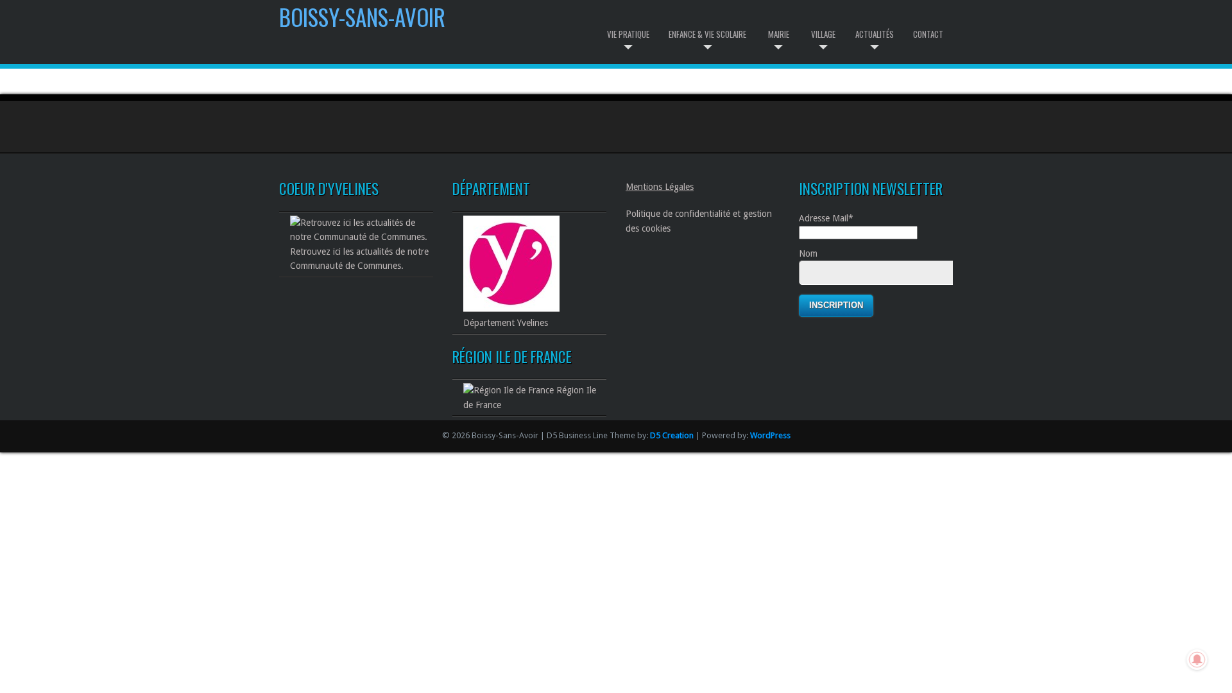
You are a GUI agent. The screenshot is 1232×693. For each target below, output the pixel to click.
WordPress (770, 435)
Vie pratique (628, 34)
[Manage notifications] (1197, 659)
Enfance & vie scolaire (707, 34)
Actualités (874, 34)
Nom (808, 253)
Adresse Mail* (826, 218)
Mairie (778, 34)
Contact (928, 34)
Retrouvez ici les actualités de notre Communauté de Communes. (359, 258)
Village (823, 34)
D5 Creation (672, 435)
